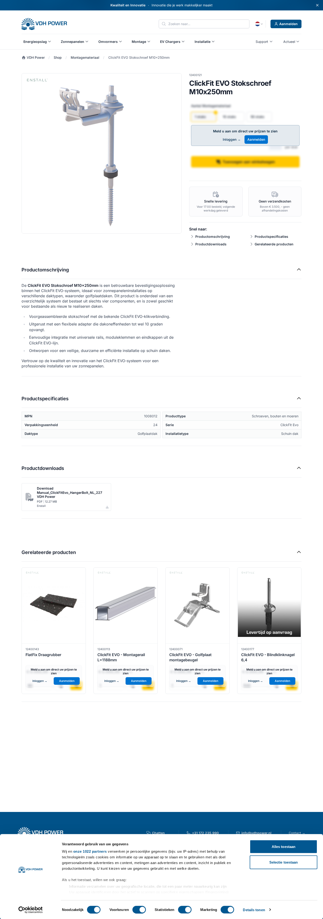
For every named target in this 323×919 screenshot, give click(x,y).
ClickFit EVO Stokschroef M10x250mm (139, 57)
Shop (58, 57)
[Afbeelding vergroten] (101, 153)
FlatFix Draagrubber (43, 654)
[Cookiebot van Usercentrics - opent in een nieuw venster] (30, 909)
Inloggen (232, 139)
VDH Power (35, 57)
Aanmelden (288, 24)
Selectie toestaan (283, 862)
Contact (297, 833)
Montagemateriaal (85, 57)
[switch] (139, 909)
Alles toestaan (283, 847)
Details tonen (254, 910)
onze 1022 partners (90, 851)
